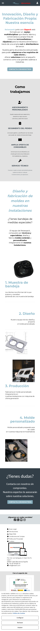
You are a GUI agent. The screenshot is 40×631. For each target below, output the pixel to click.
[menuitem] (20, 529)
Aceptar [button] (20, 627)
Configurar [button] (20, 618)
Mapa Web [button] (12, 534)
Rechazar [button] (20, 622)
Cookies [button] (11, 541)
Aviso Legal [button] (12, 529)
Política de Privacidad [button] (16, 539)
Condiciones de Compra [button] (16, 536)
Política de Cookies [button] (19, 613)
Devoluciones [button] (13, 531)
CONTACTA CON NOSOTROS (20, 69)
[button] (20, 3)
